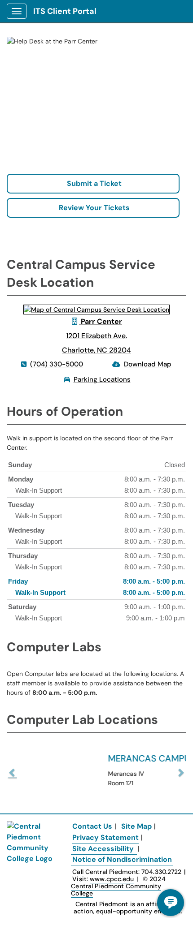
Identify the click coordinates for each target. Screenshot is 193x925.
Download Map (147, 364)
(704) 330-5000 (56, 364)
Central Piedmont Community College (116, 889)
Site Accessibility (103, 848)
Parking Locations (102, 379)
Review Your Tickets (93, 207)
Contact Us (92, 826)
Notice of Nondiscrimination (122, 859)
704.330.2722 (161, 872)
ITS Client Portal (64, 11)
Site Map (136, 826)
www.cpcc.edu (112, 879)
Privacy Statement (105, 837)
